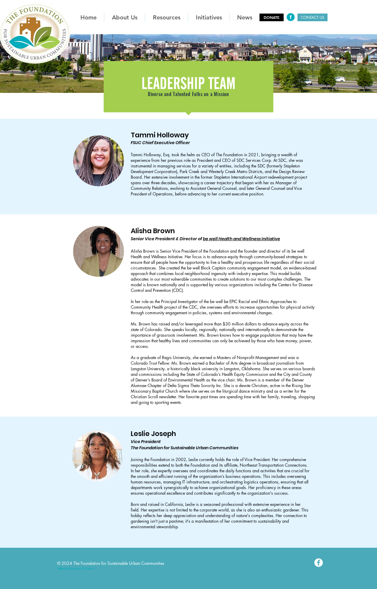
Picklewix (88, 568)
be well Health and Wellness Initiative (241, 239)
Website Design (67, 568)
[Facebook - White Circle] (318, 562)
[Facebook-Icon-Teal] (291, 17)
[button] (124, 17)
